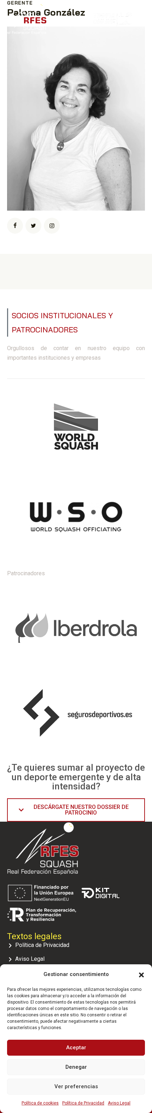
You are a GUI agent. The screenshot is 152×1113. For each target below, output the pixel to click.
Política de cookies (40, 1103)
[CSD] (76, 519)
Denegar (76, 1067)
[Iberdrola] (76, 627)
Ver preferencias (76, 1086)
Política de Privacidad (83, 1103)
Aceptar (76, 1047)
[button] (141, 974)
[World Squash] (76, 429)
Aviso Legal (119, 1103)
